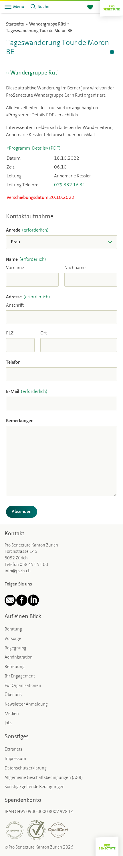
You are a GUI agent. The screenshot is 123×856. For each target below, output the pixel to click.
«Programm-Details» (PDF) (34, 148)
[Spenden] (90, 7)
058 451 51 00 (34, 565)
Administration (19, 657)
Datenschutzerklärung (26, 768)
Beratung (13, 629)
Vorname (15, 268)
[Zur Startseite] (111, 7)
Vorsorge (13, 639)
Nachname (75, 268)
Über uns (13, 695)
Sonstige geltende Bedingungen (35, 787)
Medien (12, 714)
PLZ (9, 333)
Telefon (13, 362)
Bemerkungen (19, 421)
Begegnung (15, 648)
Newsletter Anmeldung (26, 704)
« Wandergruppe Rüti (32, 73)
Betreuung (15, 667)
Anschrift (15, 305)
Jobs (8, 723)
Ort (43, 333)
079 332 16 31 (69, 185)
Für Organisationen (23, 686)
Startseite (15, 24)
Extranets (13, 749)
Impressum (15, 759)
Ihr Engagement (20, 676)
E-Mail (26, 391)
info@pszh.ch (18, 571)
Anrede (27, 230)
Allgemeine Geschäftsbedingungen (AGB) (44, 778)
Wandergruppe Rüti (47, 24)
